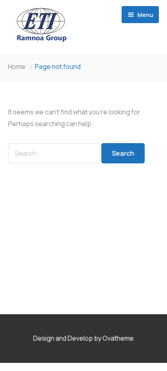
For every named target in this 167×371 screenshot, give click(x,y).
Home (17, 66)
